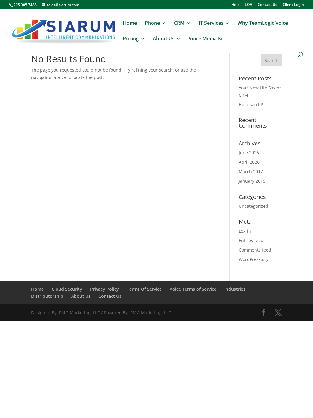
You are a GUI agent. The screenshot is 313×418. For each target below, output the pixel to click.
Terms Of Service (144, 289)
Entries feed (251, 240)
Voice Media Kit (206, 39)
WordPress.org (254, 259)
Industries (234, 289)
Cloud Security (67, 289)
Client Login (293, 5)
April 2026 (249, 162)
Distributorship (47, 296)
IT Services (211, 23)
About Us (164, 39)
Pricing (131, 39)
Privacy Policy (104, 289)
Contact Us (267, 5)
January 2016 (252, 181)
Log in (245, 231)
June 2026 (249, 152)
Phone (152, 23)
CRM (179, 23)
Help (235, 5)
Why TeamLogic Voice (263, 23)
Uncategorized (253, 206)
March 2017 (251, 171)
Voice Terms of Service (193, 289)
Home (130, 23)
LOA (248, 5)
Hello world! (251, 104)
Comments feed (255, 250)
